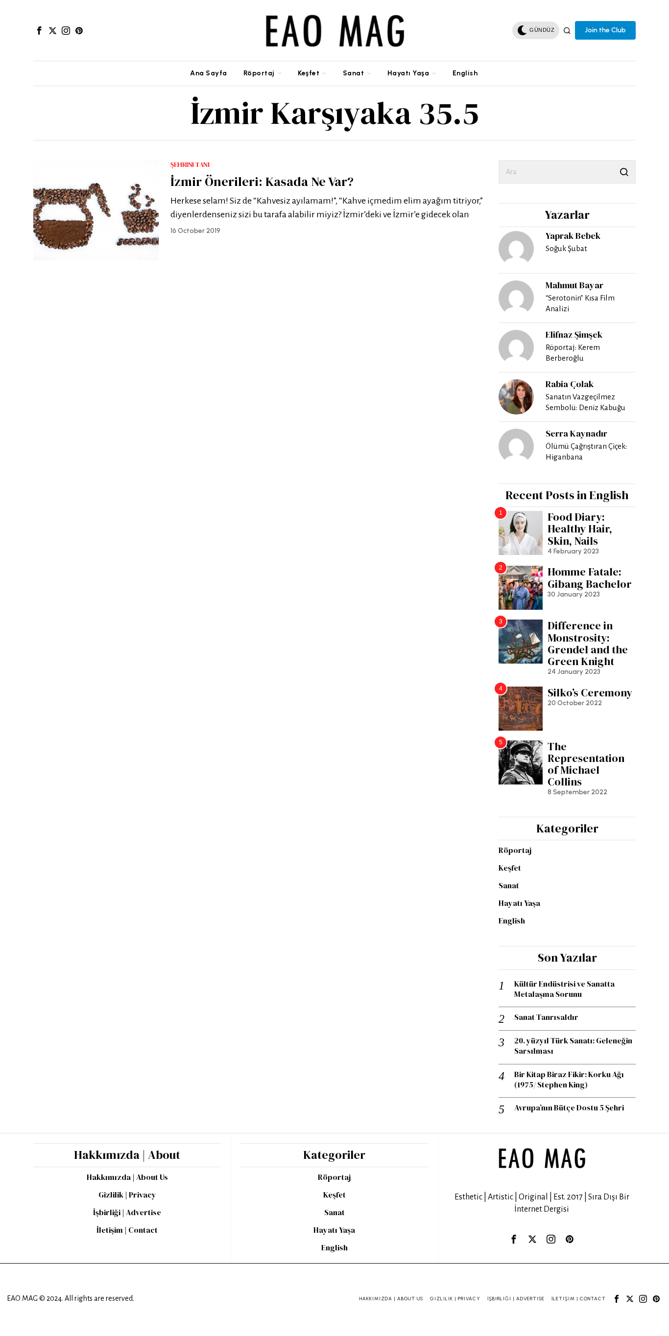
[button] (624, 172)
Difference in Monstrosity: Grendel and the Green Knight (588, 643)
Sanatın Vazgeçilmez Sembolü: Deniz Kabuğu (585, 402)
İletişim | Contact (127, 1229)
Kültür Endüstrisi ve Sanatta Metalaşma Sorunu (564, 989)
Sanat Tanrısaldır (546, 1017)
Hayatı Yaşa (519, 903)
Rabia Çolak (570, 384)
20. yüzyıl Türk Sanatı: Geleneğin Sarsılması (573, 1046)
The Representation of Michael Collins (586, 764)
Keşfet (510, 867)
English (512, 920)
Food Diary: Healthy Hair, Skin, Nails (580, 529)
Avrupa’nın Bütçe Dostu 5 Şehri (569, 1108)
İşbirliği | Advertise (127, 1212)
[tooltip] (39, 30)
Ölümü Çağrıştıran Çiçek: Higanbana (586, 451)
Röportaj (515, 850)
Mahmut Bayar (574, 285)
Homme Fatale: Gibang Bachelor (590, 577)
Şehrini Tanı (189, 164)
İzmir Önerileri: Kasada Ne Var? (262, 182)
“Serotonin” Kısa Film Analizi (580, 303)
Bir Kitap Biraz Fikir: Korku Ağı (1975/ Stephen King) (569, 1079)
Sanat (509, 885)
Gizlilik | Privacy (127, 1194)
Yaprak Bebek (573, 236)
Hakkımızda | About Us (127, 1177)
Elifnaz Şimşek (574, 334)
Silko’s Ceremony (590, 692)
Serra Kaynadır (576, 433)
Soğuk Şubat (566, 248)
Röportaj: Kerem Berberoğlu (573, 352)
